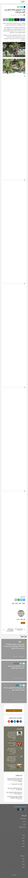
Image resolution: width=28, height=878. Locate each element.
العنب (23, 603)
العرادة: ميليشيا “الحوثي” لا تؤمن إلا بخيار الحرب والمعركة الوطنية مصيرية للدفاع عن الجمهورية (14, 780)
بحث (14, 710)
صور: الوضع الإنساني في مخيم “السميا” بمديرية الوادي (16, 667)
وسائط (21, 663)
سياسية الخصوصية (22, 827)
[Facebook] (20, 721)
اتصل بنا (24, 824)
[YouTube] (9, 721)
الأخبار (23, 641)
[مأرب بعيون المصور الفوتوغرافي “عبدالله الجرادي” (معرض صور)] (14, 692)
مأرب (13, 603)
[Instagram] (12, 721)
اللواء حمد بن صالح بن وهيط (17, 784)
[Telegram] (15, 721)
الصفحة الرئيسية (23, 818)
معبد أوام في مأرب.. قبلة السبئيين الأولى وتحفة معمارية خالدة (11, 766)
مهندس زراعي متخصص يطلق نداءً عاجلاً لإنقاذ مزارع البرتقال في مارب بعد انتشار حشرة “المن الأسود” (14, 646)
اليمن (20, 603)
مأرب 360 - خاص (20, 15)
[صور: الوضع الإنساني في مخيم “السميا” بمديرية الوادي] (14, 671)
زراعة (16, 603)
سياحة (17, 685)
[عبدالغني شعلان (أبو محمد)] (19, 744)
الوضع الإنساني (16, 663)
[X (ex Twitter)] (18, 721)
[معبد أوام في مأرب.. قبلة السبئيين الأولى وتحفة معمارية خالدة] (19, 766)
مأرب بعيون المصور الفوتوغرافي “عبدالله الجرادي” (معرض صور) (14, 689)
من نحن (24, 821)
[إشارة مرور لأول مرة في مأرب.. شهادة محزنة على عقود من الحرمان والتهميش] (19, 749)
